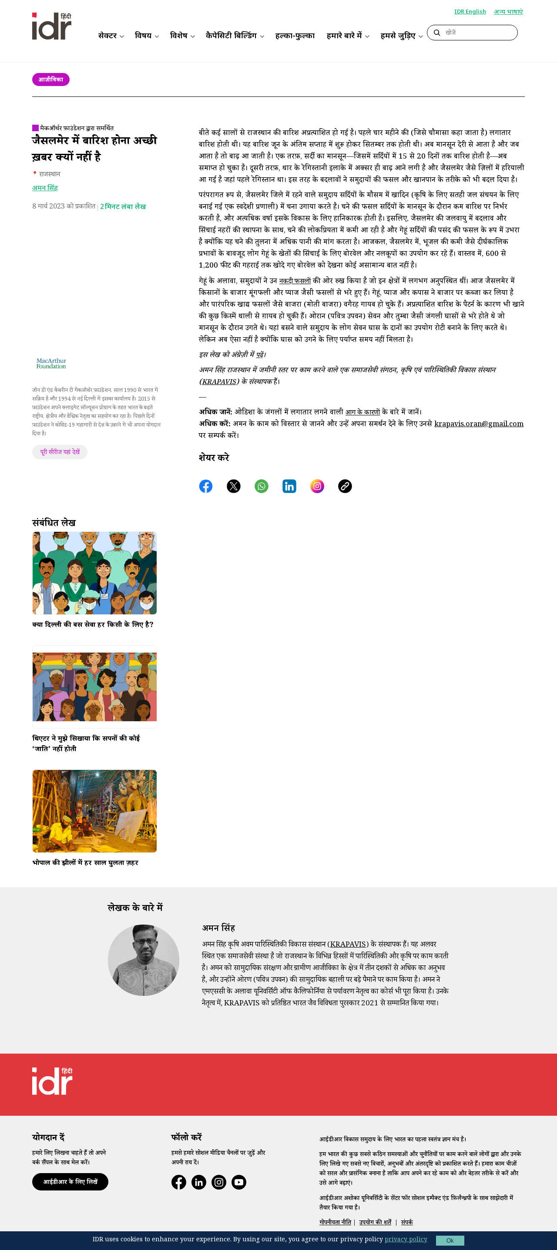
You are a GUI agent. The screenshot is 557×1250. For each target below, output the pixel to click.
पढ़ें (259, 356)
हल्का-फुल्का (295, 36)
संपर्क (407, 1223)
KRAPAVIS (219, 383)
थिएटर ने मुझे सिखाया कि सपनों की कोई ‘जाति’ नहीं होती (86, 745)
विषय (143, 36)
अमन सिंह (45, 188)
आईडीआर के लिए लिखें (70, 1183)
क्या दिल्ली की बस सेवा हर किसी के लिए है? (93, 626)
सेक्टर (107, 36)
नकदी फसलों (295, 282)
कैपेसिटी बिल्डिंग (231, 36)
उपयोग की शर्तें (375, 1223)
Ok (450, 1240)
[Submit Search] (437, 33)
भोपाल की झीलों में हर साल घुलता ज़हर (85, 864)
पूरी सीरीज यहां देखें (60, 453)
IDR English (470, 12)
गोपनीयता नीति (335, 1223)
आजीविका (50, 81)
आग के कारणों (363, 413)
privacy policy (406, 1240)
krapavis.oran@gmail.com (478, 425)
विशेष (179, 36)
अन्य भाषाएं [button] (508, 12)
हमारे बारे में (344, 36)
